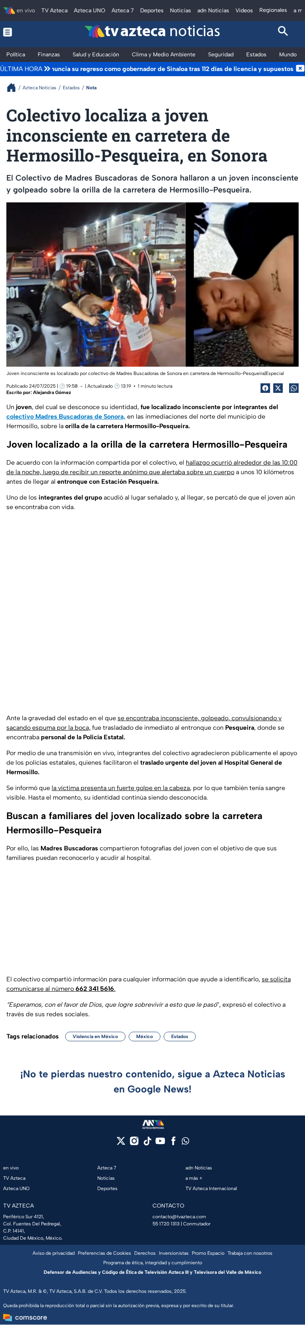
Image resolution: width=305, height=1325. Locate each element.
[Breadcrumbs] (14, 87)
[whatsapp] (185, 1142)
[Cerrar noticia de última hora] (300, 69)
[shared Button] (294, 388)
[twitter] (121, 1143)
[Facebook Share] (265, 388)
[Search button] (283, 32)
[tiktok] (147, 1143)
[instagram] (134, 1143)
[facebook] (173, 1143)
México (144, 1036)
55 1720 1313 (166, 1224)
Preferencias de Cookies (104, 1253)
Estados (179, 1036)
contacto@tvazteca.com (179, 1216)
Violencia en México (95, 1036)
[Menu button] (22, 32)
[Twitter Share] (278, 388)
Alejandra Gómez (52, 392)
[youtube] (160, 1143)
